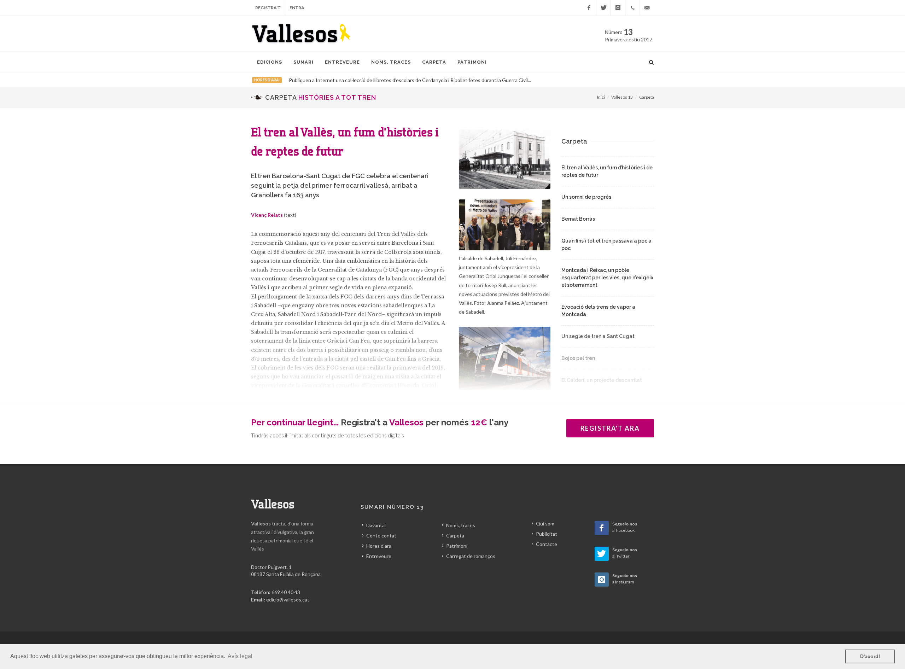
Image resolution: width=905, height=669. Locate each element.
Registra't (268, 7)
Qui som (545, 523)
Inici (601, 97)
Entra (297, 7)
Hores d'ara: (267, 80)
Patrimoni (456, 546)
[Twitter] (603, 8)
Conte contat (381, 536)
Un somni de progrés (586, 197)
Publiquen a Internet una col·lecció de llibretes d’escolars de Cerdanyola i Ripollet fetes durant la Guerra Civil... (410, 80)
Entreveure (378, 556)
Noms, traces (460, 525)
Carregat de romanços (470, 556)
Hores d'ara (378, 546)
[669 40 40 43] (632, 8)
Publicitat (546, 534)
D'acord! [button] (870, 656)
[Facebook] (589, 8)
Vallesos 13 (622, 97)
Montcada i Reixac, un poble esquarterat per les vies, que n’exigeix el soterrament (607, 277)
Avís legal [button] (240, 656)
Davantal (376, 525)
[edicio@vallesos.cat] (647, 8)
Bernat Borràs (578, 219)
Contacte (546, 544)
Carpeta (646, 97)
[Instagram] (618, 8)
